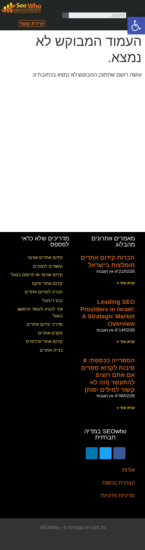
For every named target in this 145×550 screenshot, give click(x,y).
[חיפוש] (65, 15)
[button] (140, 15)
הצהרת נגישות (118, 483)
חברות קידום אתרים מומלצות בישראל (108, 261)
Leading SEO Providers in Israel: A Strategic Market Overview (107, 312)
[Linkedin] (92, 453)
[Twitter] (105, 453)
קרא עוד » (126, 283)
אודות (128, 470)
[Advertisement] (72, 156)
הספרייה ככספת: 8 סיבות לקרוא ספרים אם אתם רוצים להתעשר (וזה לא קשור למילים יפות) (108, 375)
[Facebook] (119, 453)
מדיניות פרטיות (118, 495)
